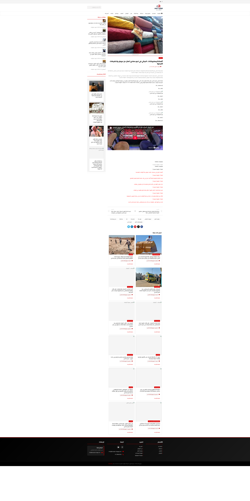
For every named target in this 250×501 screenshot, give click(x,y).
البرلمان (160, 453)
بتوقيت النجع (157, 219)
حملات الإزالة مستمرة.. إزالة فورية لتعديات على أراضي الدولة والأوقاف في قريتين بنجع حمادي (149, 257)
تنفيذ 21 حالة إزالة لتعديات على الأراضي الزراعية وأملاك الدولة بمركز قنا (149, 358)
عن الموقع (140, 449)
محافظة (121, 219)
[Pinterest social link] (135, 226)
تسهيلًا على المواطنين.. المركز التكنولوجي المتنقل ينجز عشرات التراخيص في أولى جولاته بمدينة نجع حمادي (122, 391)
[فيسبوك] (122, 447)
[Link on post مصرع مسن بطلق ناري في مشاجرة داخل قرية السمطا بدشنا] (96, 86)
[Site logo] (159, 7)
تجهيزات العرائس (148, 219)
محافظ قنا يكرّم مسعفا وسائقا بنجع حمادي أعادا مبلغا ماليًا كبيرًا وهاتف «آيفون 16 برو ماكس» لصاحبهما (96, 165)
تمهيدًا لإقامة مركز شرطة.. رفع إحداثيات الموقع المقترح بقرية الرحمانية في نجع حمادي (122, 257)
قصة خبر (130, 254)
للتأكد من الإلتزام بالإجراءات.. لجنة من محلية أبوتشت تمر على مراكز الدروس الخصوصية (145, 196)
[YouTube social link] (160, 2)
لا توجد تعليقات (94, 27)
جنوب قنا (139, 219)
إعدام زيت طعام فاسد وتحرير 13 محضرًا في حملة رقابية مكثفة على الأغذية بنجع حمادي (149, 424)
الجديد (129, 202)
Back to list (135, 211)
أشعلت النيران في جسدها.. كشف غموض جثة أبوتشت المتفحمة (149, 172)
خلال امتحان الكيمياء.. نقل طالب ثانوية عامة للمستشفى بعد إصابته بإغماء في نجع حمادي (149, 324)
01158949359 (118, 454)
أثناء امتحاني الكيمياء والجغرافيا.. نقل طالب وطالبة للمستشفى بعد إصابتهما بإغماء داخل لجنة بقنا (122, 290)
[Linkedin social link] (132, 226)
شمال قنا (133, 219)
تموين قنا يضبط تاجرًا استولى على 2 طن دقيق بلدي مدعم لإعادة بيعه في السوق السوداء (97, 119)
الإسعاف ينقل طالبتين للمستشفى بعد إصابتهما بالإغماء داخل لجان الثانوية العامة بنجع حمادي (149, 290)
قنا (126, 219)
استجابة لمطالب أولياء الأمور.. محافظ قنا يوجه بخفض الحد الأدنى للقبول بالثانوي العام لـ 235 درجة (97, 65)
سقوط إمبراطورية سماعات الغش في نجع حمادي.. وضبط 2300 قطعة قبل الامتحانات (150, 390)
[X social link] (138, 226)
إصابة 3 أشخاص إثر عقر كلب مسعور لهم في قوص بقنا (97, 23)
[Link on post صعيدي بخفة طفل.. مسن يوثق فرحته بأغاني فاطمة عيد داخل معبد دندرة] (96, 131)
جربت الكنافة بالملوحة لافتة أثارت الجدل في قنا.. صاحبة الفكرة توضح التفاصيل (146, 178)
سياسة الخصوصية (138, 455)
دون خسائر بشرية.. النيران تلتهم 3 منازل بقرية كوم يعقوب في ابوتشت (148, 190)
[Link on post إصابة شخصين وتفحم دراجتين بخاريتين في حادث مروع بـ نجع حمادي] (122, 345)
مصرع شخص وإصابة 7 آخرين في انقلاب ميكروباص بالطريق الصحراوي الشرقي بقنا (97, 33)
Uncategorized (156, 254)
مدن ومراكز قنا (113, 219)
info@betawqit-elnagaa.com (115, 451)
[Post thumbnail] (104, 21)
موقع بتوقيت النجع (138, 222)
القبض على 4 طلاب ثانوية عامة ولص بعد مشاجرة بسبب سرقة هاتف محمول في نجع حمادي (123, 324)
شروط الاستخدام (139, 453)
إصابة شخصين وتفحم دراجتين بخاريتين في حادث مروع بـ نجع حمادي (122, 358)
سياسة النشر (139, 451)
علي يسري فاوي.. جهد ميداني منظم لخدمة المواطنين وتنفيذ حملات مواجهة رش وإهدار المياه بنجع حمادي (122, 425)
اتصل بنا (140, 446)
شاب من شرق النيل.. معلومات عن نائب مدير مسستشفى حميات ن (149, 202)
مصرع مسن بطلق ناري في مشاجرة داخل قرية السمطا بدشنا (96, 95)
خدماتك (160, 58)
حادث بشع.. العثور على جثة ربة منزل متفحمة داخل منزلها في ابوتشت (148, 184)
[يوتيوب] (118, 447)
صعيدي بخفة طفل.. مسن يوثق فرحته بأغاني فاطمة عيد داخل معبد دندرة (96, 141)
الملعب (160, 451)
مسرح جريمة (157, 287)
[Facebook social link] (162, 2)
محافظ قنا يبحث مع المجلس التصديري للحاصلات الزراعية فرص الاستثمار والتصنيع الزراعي (97, 43)
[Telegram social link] (128, 226)
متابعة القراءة (157, 264)
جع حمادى (133, 202)
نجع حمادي (129, 222)
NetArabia (110, 464)
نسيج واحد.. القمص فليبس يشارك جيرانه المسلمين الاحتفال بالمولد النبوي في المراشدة (97, 54)
